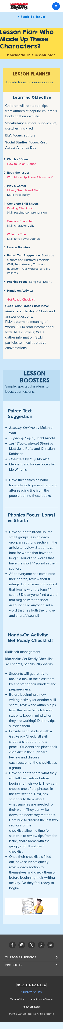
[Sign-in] (56, 6)
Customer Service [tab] (20, 957)
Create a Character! (20, 221)
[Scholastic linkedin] (50, 944)
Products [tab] (13, 965)
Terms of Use (17, 999)
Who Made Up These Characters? (30, 177)
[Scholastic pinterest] (41, 944)
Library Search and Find (23, 190)
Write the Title (16, 234)
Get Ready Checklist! (21, 299)
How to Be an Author (21, 164)
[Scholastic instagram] (21, 944)
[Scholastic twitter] (31, 944)
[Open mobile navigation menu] (5, 6)
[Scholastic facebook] (12, 944)
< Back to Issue (31, 17)
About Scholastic (31, 1006)
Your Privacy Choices (42, 999)
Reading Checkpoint (20, 208)
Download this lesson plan (31, 55)
